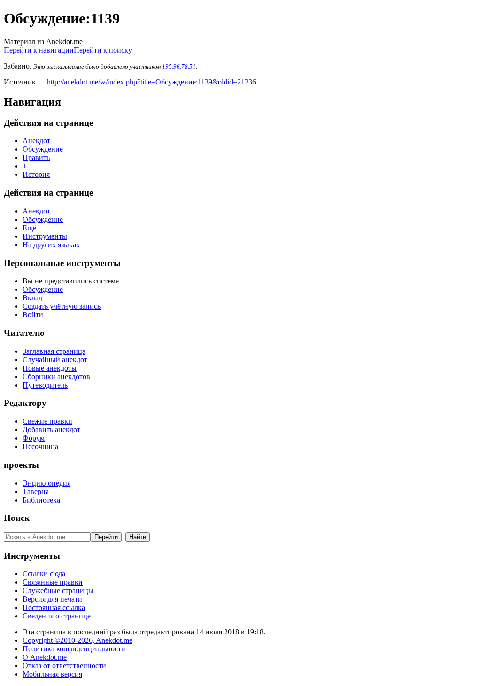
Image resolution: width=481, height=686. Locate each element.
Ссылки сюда (44, 574)
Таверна (36, 491)
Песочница (40, 446)
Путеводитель (45, 385)
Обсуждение (43, 149)
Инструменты (45, 236)
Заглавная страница (54, 351)
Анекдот (36, 141)
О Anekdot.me (45, 657)
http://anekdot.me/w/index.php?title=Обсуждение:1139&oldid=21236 (151, 82)
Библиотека (41, 500)
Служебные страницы (58, 591)
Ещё (29, 228)
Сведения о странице (57, 616)
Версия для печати (52, 599)
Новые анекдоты (50, 368)
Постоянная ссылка (54, 607)
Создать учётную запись (62, 306)
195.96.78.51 (179, 66)
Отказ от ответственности (64, 666)
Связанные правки (53, 582)
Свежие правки (47, 421)
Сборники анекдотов (56, 377)
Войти (33, 315)
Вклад (32, 298)
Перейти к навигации (39, 50)
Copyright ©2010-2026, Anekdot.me (77, 640)
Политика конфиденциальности (74, 649)
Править (36, 157)
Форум (34, 438)
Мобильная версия (52, 674)
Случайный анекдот (55, 360)
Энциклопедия (46, 483)
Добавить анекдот (51, 430)
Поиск (17, 518)
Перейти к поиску (103, 50)
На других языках (51, 245)
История (36, 174)
